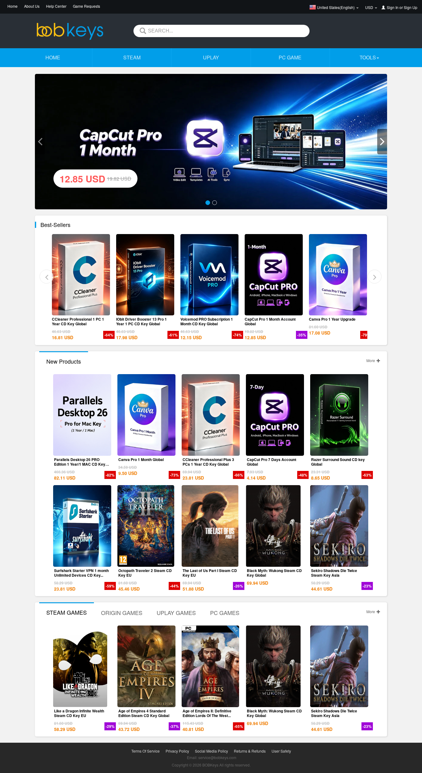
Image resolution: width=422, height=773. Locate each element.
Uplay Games (176, 613)
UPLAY (211, 57)
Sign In (393, 7)
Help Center (56, 6)
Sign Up (410, 7)
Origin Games (121, 613)
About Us (32, 6)
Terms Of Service (145, 751)
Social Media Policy (211, 751)
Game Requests (86, 6)
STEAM (132, 57)
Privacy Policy (177, 751)
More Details (82, 311)
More (371, 360)
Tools (368, 57)
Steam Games (66, 612)
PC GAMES (224, 613)
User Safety (281, 751)
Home (12, 6)
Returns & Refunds (250, 751)
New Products (63, 361)
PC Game (290, 57)
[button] (40, 141)
